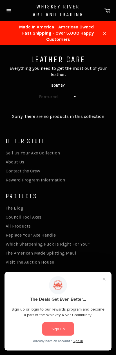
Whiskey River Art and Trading (58, 10)
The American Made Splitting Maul (41, 253)
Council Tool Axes (23, 217)
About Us (15, 162)
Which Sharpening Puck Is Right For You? (48, 244)
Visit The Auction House (30, 262)
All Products (18, 226)
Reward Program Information (35, 180)
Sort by (58, 85)
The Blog (14, 208)
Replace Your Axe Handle (31, 235)
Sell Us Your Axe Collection (33, 153)
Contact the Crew (23, 171)
